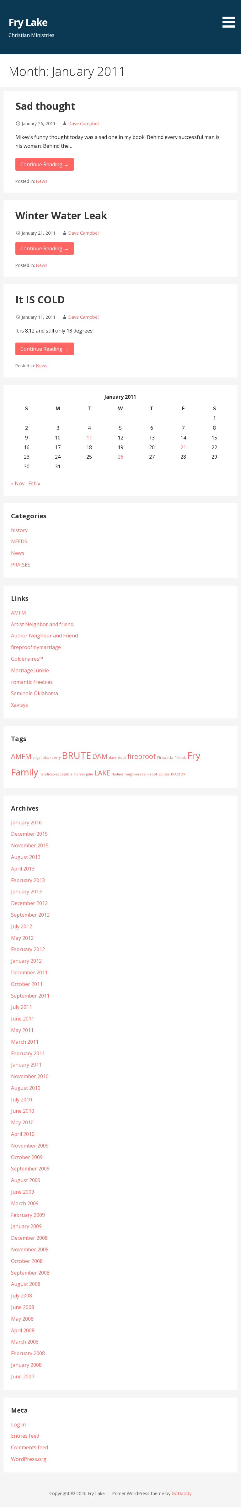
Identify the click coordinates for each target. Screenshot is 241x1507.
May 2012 (22, 938)
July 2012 (21, 926)
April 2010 (23, 1134)
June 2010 (22, 1110)
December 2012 (29, 903)
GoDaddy (181, 1493)
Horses (79, 774)
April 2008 (23, 1330)
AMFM (18, 612)
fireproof (141, 756)
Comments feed (29, 1447)
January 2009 (26, 1226)
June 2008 (22, 1307)
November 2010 (30, 1076)
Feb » (34, 483)
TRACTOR (178, 774)
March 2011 (25, 1041)
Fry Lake (27, 22)
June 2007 (22, 1376)
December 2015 (29, 833)
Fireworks (165, 757)
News (41, 181)
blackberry (52, 757)
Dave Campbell (83, 123)
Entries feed (25, 1435)
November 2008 (30, 1249)
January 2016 (26, 822)
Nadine (117, 774)
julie (89, 774)
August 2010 (25, 1087)
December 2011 (29, 972)
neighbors (133, 774)
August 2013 (25, 857)
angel (37, 757)
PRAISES (20, 564)
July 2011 (21, 1007)
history (19, 530)
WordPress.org (28, 1459)
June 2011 (22, 1018)
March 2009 (25, 1203)
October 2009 (27, 1157)
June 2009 (22, 1191)
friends (180, 757)
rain (145, 774)
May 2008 (22, 1318)
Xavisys (19, 704)
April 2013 (23, 868)
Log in (18, 1424)
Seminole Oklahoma (34, 693)
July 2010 (21, 1099)
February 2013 (28, 880)
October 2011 (27, 984)
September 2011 (30, 995)
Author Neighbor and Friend (44, 635)
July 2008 (21, 1295)
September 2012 (30, 914)
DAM (100, 756)
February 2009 (28, 1214)
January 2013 (26, 891)
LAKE (102, 772)
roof (153, 774)
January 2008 (26, 1364)
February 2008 (28, 1353)
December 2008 (29, 1237)
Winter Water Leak (61, 215)
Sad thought (45, 106)
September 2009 (30, 1168)
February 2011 (28, 1053)
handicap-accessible (56, 774)
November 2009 (30, 1145)
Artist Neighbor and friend (42, 624)
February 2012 (28, 949)
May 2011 (22, 1030)
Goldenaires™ (27, 658)
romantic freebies (32, 682)
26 (120, 456)
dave (113, 757)
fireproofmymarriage (36, 647)
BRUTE (76, 755)
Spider (163, 774)
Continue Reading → (44, 164)
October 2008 (27, 1261)
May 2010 (22, 1122)
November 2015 (30, 845)
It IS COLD (40, 299)
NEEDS (19, 541)
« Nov (17, 483)
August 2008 (25, 1284)
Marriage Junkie (30, 670)
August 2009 (25, 1180)
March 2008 (25, 1341)
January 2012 (26, 960)
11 (89, 437)
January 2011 (26, 1064)
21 (183, 447)
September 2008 (30, 1272)
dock (122, 757)
